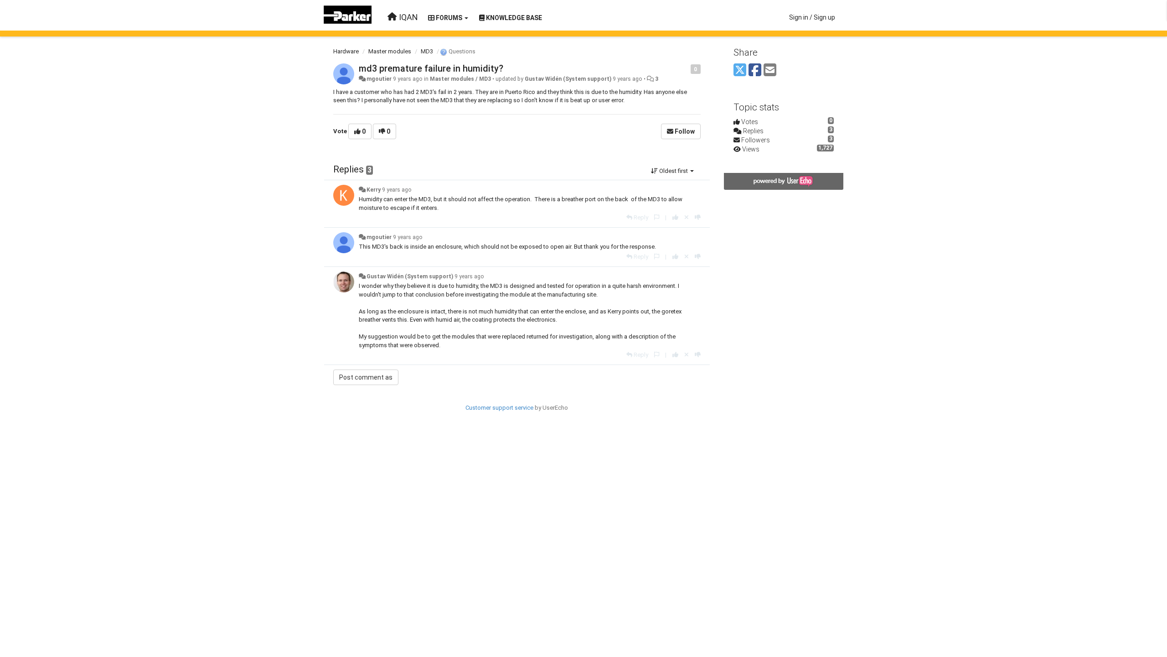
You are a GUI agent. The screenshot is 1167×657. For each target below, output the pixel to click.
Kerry (374, 190)
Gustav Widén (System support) (568, 79)
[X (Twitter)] (739, 70)
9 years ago (397, 190)
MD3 (427, 51)
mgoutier (379, 79)
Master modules (389, 51)
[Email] (770, 70)
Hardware (346, 51)
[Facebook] (755, 70)
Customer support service (499, 407)
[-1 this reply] (698, 217)
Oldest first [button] (673, 170)
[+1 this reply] (675, 217)
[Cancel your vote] (686, 217)
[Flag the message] (685, 68)
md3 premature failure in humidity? (431, 68)
